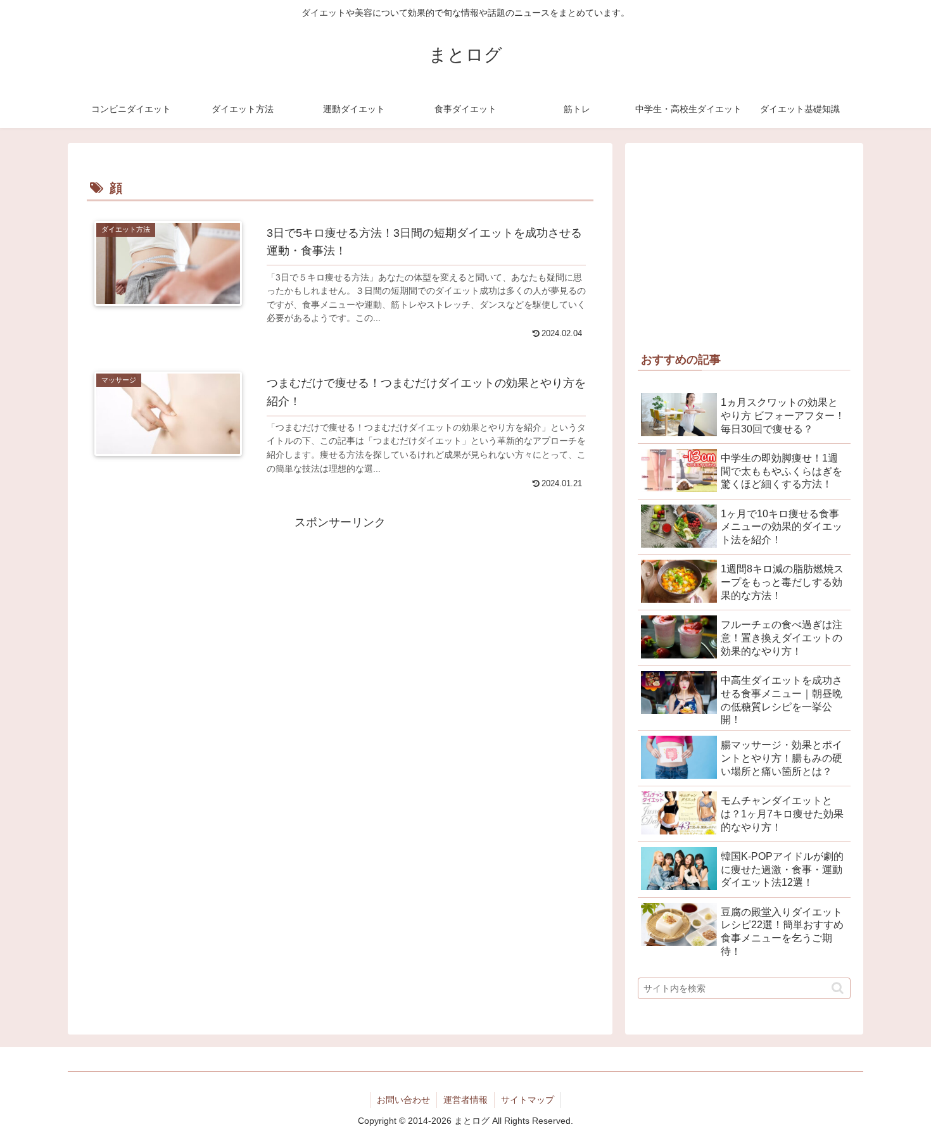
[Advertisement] (340, 621)
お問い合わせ (403, 1100)
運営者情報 (465, 1100)
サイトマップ (527, 1100)
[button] (837, 988)
